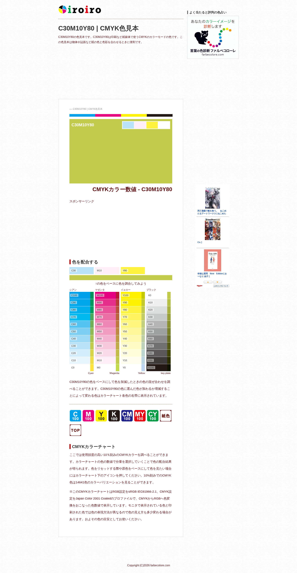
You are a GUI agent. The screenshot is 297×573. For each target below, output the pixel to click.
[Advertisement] (120, 71)
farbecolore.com (160, 565)
